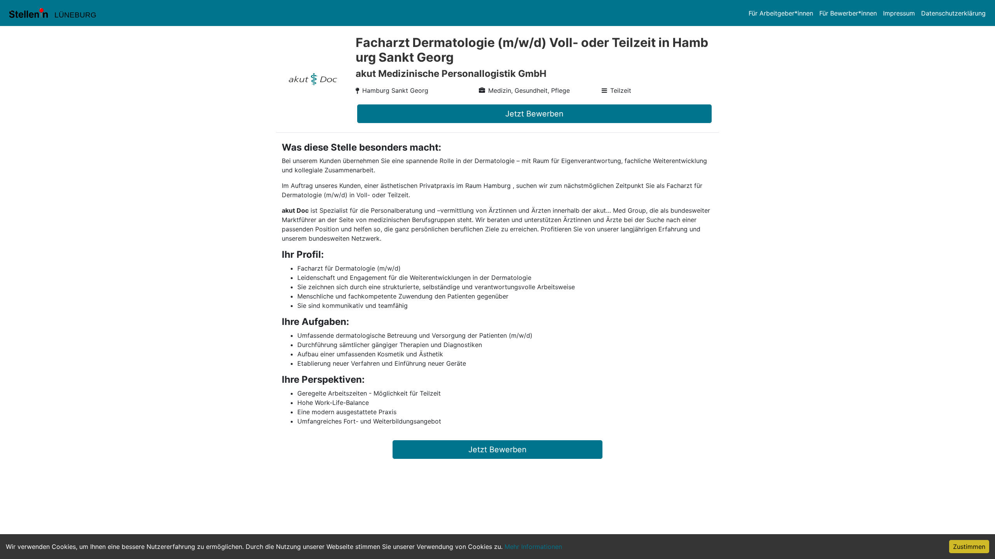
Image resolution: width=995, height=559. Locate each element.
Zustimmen (969, 546)
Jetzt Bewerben (534, 113)
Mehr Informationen (533, 546)
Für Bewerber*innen (848, 13)
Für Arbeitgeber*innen (781, 13)
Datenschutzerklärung (953, 13)
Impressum (899, 13)
